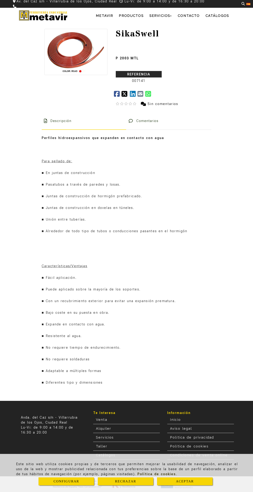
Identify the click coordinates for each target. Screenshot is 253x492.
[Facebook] (117, 95)
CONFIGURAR (66, 481)
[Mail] (141, 95)
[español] (248, 4)
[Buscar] (243, 4)
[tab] (84, 121)
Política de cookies (156, 474)
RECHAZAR (125, 481)
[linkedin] (133, 95)
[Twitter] (125, 95)
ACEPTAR (185, 481)
